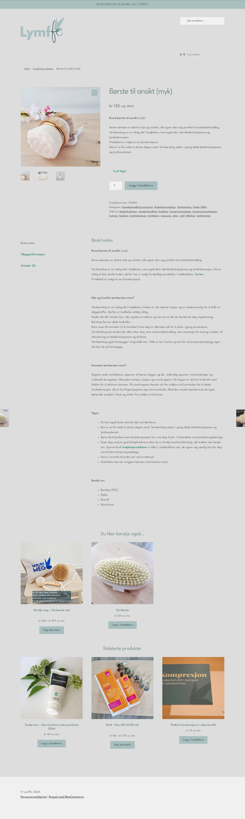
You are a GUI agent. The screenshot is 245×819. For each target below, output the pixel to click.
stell (182, 216)
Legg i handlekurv (141, 185)
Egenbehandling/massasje (137, 207)
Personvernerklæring (34, 797)
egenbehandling (147, 211)
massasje (166, 216)
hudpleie (163, 211)
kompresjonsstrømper (205, 211)
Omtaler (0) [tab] (28, 265)
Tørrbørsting (184, 207)
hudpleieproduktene (134, 447)
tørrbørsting (203, 216)
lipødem (123, 216)
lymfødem (153, 216)
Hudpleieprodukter (43, 69)
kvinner (113, 216)
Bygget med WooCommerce (66, 797)
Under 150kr (200, 207)
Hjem (27, 69)
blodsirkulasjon (128, 211)
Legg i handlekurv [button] (122, 625)
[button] (94, 93)
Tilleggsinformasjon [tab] (33, 254)
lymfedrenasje (138, 216)
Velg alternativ (51, 630)
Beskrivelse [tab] (28, 243)
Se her (199, 274)
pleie (175, 216)
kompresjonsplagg (180, 211)
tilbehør (190, 216)
